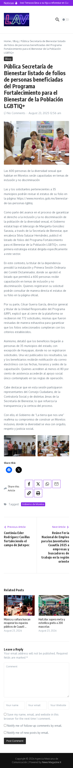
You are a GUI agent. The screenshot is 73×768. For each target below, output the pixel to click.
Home (7, 41)
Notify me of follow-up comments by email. (34, 725)
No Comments (16, 113)
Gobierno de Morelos (33, 504)
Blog (15, 41)
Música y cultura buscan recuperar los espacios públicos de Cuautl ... (17, 623)
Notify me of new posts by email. (28, 732)
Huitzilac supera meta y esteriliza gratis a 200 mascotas (52, 623)
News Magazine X (51, 762)
